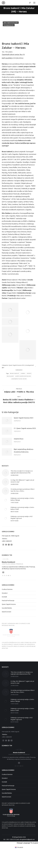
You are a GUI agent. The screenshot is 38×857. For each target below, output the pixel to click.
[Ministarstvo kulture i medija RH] (10, 310)
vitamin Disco (18, 439)
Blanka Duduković (8, 562)
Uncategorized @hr (9, 25)
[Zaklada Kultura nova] (10, 321)
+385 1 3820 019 (7, 541)
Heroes (29, 373)
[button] (2, 575)
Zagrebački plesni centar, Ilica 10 (13, 54)
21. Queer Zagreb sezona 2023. (25, 428)
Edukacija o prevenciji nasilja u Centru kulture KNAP (22, 508)
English (35, 843)
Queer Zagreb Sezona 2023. (23, 376)
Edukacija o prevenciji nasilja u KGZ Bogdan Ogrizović (22, 517)
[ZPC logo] (27, 331)
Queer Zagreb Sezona (9, 604)
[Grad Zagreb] (27, 312)
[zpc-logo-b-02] (10, 334)
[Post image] (7, 420)
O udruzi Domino (7, 589)
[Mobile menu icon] (34, 3)
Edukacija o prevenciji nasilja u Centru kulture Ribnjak (22, 499)
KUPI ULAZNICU (7, 58)
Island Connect (6, 611)
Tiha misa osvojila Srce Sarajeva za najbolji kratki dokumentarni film (22, 472)
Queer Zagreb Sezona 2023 (11, 22)
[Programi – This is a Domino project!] (27, 349)
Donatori (5, 593)
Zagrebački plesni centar (19, 378)
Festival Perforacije (8, 600)
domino (23, 373)
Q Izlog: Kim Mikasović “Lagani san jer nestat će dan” (22, 481)
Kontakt (4, 597)
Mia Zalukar (10, 376)
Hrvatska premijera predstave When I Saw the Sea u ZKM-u (23, 490)
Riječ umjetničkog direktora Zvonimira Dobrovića (23, 450)
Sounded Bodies (7, 608)
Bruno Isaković (14, 373)
